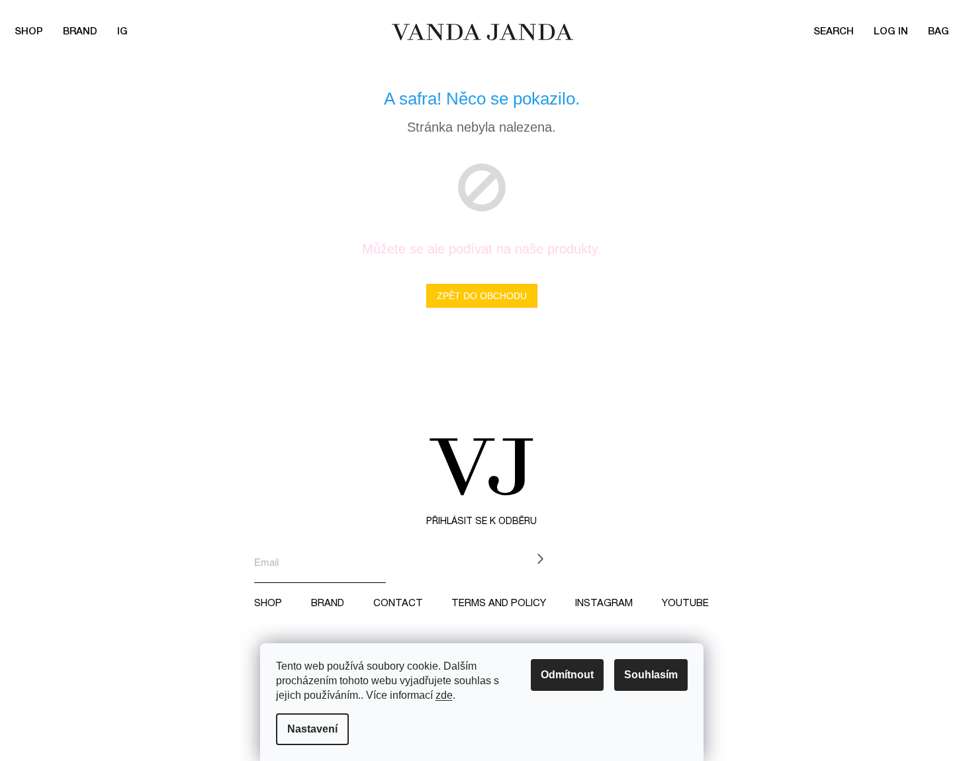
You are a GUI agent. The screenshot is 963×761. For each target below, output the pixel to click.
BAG (938, 31)
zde (444, 695)
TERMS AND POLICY (498, 603)
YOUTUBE (685, 603)
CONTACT (398, 603)
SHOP (268, 603)
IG (122, 31)
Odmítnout (567, 674)
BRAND (80, 31)
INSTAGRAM (604, 603)
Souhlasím (651, 674)
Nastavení (312, 729)
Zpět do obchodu (482, 296)
